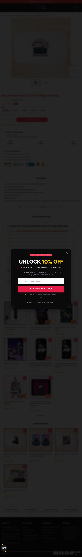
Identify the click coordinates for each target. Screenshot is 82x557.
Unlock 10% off (4, 548)
